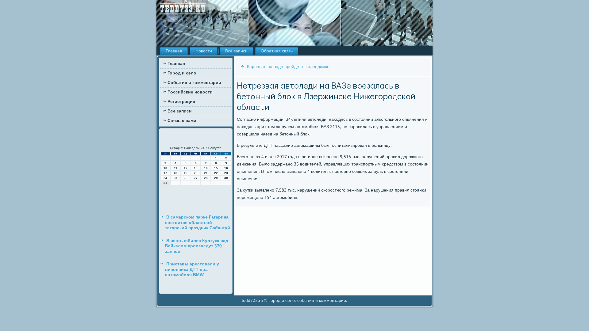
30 (226, 178)
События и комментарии (194, 82)
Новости (203, 51)
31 (165, 183)
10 (165, 168)
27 (196, 178)
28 (206, 178)
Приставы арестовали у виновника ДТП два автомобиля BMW (192, 270)
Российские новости (190, 92)
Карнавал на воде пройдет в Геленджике (288, 66)
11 (175, 168)
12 (185, 168)
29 (216, 178)
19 (185, 173)
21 (206, 173)
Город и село (181, 73)
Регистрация (181, 101)
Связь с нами (181, 120)
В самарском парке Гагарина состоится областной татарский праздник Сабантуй (197, 223)
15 (216, 168)
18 (175, 173)
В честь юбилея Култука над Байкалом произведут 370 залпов (196, 246)
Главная (174, 51)
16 (226, 168)
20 (196, 173)
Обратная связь (277, 51)
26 (185, 178)
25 (175, 178)
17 (165, 173)
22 (216, 173)
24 (165, 178)
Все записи (236, 51)
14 (206, 168)
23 (226, 173)
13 (196, 168)
